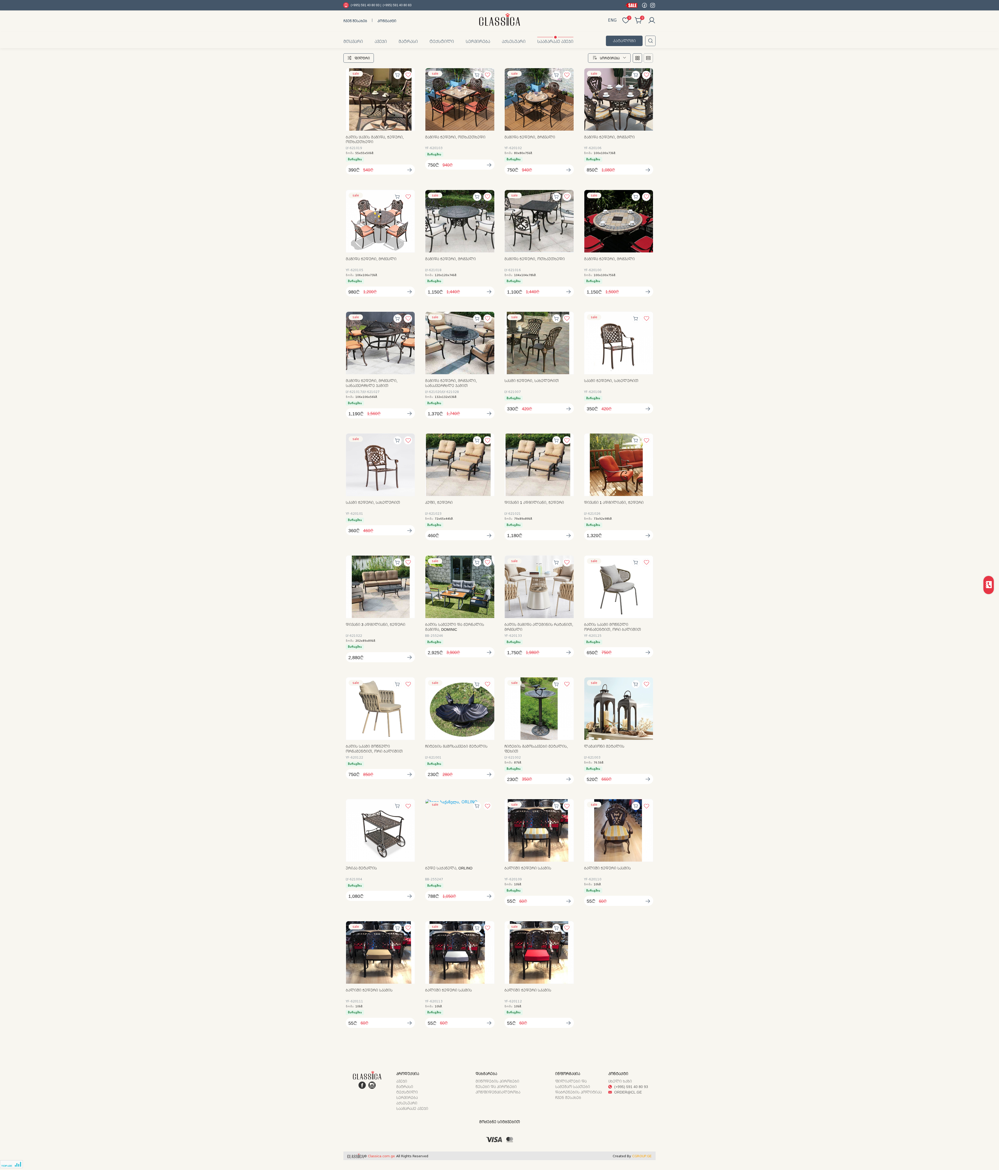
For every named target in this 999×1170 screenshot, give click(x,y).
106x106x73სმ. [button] (366, 275)
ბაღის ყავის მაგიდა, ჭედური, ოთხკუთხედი (375, 139)
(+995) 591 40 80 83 (397, 5)
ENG (612, 20)
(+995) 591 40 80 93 (630, 1086)
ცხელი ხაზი (620, 1081)
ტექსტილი (442, 41)
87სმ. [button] (518, 762)
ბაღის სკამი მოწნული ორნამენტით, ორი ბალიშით (612, 627)
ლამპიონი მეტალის (604, 746)
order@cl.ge (627, 1092)
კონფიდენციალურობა (498, 1092)
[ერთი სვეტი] (648, 58)
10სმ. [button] (518, 884)
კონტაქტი (386, 20)
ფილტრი (362, 58)
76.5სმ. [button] (599, 762)
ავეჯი (381, 41)
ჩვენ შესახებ (355, 20)
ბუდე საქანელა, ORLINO (448, 868)
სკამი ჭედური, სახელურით (531, 380)
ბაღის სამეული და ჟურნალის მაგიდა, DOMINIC (454, 627)
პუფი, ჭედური (439, 502)
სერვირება (478, 41)
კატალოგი (624, 40)
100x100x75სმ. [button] (605, 275)
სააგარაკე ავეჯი (555, 41)
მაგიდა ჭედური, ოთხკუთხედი (455, 137)
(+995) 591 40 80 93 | (366, 5)
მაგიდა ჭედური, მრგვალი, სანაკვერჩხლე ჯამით (372, 383)
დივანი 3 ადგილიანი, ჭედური (375, 624)
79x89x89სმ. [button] (523, 518)
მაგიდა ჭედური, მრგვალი (529, 137)
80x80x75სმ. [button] (523, 153)
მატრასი (408, 41)
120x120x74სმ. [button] (446, 275)
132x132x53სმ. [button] (446, 397)
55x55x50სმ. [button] (364, 153)
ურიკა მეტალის (361, 868)
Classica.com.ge (381, 1156)
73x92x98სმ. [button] (603, 518)
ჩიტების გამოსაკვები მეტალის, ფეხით (536, 749)
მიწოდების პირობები (497, 1081)
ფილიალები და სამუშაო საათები (572, 1084)
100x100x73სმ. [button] (605, 153)
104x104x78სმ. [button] (525, 275)
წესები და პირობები (496, 1086)
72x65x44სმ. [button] (444, 518)
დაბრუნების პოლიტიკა (578, 1092)
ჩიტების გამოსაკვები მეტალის (456, 746)
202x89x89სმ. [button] (365, 641)
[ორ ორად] (637, 58)
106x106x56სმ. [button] (366, 397)
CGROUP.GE (642, 1156)
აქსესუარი (514, 41)
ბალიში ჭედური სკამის (527, 868)
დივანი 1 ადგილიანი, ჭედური (534, 502)
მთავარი (353, 41)
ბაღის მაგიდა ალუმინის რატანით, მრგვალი (538, 627)
